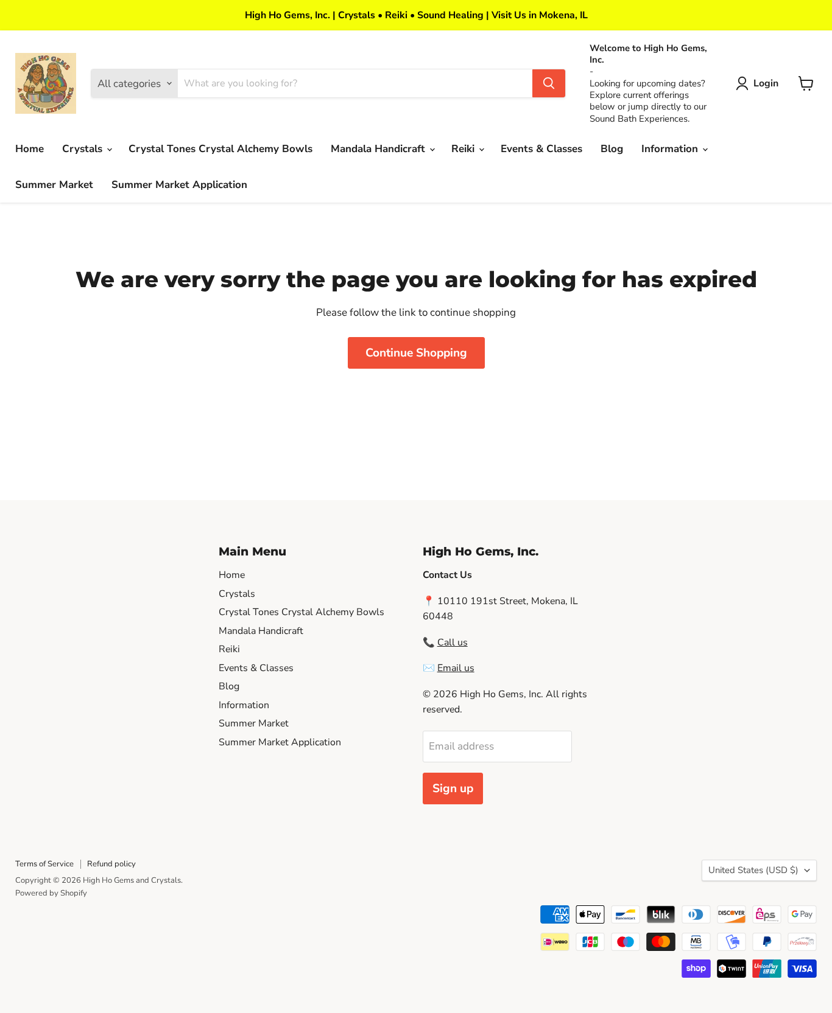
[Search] (548, 83)
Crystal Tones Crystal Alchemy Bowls (220, 149)
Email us (455, 668)
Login (765, 83)
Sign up (452, 788)
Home (29, 149)
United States (753, 870)
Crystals (83, 149)
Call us (452, 642)
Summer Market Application (179, 185)
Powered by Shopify (51, 893)
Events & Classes (541, 149)
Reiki (464, 149)
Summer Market (54, 185)
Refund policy (111, 863)
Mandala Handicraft (379, 149)
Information (671, 149)
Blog (612, 149)
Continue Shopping (416, 353)
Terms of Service (44, 863)
